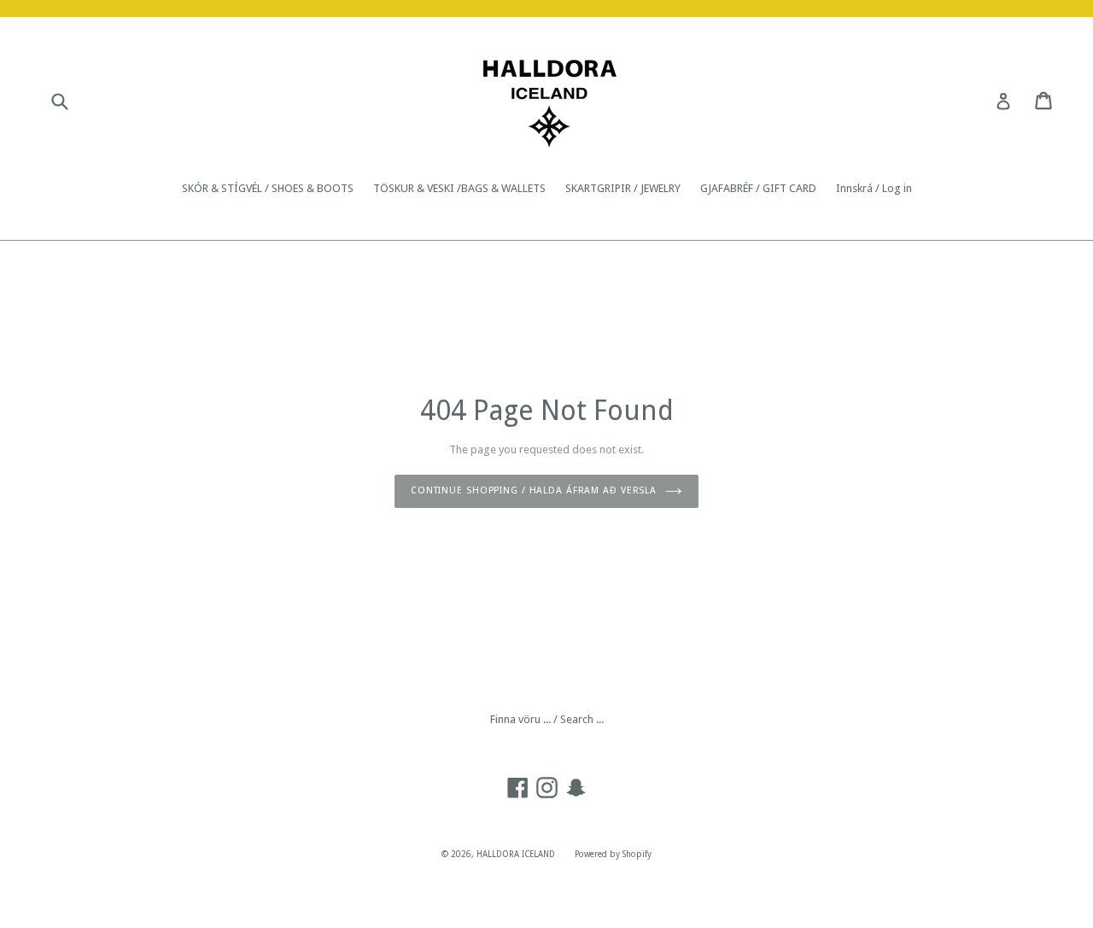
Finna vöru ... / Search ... (547, 719)
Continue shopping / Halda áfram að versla (534, 490)
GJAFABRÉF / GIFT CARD (758, 188)
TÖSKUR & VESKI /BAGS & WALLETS (459, 188)
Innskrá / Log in (874, 188)
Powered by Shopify (613, 854)
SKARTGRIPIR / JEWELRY (623, 188)
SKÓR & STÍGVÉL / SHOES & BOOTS (268, 188)
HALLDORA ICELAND (515, 854)
